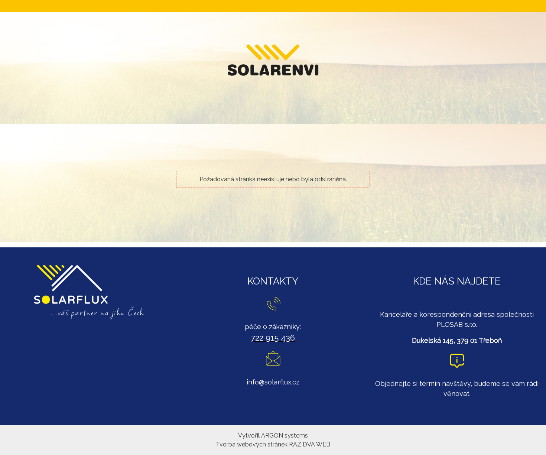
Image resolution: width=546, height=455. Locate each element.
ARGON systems (284, 435)
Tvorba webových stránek (251, 444)
